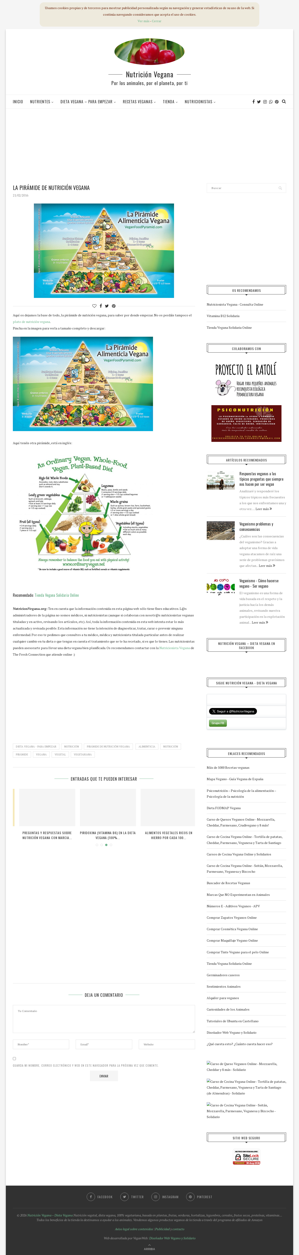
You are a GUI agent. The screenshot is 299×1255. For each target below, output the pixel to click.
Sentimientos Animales (224, 986)
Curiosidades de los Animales (228, 1009)
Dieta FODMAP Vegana (224, 808)
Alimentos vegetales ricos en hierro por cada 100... (165, 835)
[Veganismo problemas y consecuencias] (221, 530)
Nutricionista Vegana (174, 648)
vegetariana (83, 754)
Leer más (263, 509)
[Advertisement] (149, 146)
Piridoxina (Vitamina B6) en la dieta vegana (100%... (104, 835)
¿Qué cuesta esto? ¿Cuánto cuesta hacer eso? (240, 1044)
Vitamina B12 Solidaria (223, 316)
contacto (178, 1229)
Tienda (168, 101)
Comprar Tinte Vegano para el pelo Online (238, 952)
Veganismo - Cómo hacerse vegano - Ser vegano (258, 583)
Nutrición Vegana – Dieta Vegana (50, 1215)
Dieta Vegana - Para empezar (36, 746)
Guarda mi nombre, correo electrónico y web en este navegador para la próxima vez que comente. (86, 1065)
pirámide (22, 754)
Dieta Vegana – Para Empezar (87, 101)
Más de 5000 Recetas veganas (228, 767)
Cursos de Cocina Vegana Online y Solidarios (239, 854)
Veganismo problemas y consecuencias (256, 526)
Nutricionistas (198, 101)
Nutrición (71, 746)
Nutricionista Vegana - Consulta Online (235, 304)
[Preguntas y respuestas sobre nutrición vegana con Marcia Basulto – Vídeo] (43, 807)
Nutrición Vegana (149, 74)
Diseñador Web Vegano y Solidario (231, 1032)
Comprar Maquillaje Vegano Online (232, 940)
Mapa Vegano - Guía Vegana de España (235, 779)
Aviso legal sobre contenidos (134, 1229)
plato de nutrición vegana (31, 321)
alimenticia (147, 746)
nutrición (170, 746)
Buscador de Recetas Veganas (228, 883)
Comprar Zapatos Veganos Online (232, 917)
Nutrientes (40, 101)
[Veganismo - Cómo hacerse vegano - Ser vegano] (221, 587)
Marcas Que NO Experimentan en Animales (238, 894)
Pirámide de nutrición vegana (108, 746)
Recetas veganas (138, 101)
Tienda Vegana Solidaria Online (57, 595)
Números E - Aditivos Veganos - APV (233, 906)
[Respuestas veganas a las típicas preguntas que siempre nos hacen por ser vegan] (221, 480)
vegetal (60, 754)
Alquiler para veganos (223, 998)
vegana (41, 754)
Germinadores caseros (223, 975)
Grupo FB (218, 723)
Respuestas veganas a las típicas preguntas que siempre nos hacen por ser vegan (261, 479)
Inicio (18, 101)
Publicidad (162, 1229)
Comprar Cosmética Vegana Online (232, 929)
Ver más (144, 21)
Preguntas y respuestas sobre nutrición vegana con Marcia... (43, 835)
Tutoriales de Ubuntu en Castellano (233, 1021)
